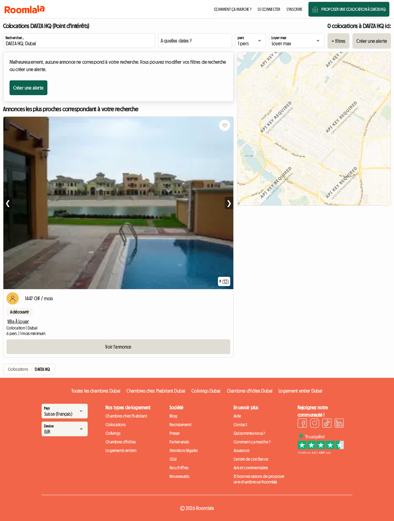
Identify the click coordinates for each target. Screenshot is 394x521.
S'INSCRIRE (295, 9)
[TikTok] (327, 424)
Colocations (116, 424)
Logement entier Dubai (300, 390)
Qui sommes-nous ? (249, 433)
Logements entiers (121, 450)
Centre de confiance (251, 459)
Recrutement (180, 424)
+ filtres (338, 40)
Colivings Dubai (205, 390)
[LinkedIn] (339, 424)
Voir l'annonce (118, 346)
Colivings (113, 433)
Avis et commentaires (251, 468)
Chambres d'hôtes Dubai (250, 390)
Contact (240, 424)
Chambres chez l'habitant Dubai (156, 390)
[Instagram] (314, 424)
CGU (173, 459)
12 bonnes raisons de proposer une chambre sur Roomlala (259, 479)
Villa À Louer (18, 321)
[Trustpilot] (321, 452)
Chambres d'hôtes (121, 442)
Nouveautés (179, 476)
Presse (175, 433)
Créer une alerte (371, 40)
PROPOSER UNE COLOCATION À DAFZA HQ (353, 9)
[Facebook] (302, 424)
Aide (237, 416)
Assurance (242, 450)
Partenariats (179, 442)
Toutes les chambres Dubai (95, 390)
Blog (173, 416)
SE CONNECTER (269, 9)
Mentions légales (184, 450)
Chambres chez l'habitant (126, 416)
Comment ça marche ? (252, 442)
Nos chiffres (179, 468)
